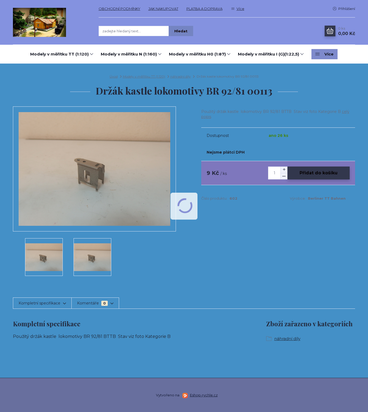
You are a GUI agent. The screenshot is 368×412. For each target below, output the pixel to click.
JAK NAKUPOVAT (163, 8)
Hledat (181, 31)
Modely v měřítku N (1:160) (129, 54)
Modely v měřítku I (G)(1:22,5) (268, 54)
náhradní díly (180, 76)
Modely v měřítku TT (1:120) (59, 54)
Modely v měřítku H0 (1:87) (197, 54)
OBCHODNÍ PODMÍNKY (119, 8)
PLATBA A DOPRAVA (204, 8)
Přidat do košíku (319, 172)
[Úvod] (50, 22)
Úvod (114, 76)
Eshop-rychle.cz (204, 395)
